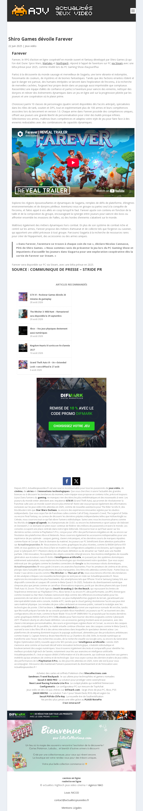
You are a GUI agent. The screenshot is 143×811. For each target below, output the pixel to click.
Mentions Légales (72, 807)
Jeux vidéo (30, 46)
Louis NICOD (71, 792)
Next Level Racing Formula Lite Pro (49, 683)
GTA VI (69, 500)
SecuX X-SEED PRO (47, 679)
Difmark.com (72, 689)
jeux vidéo (114, 488)
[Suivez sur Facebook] (67, 481)
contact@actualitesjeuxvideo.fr (71, 800)
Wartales (47, 63)
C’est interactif (71, 702)
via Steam (117, 63)
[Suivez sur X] (76, 481)
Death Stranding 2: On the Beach (71, 588)
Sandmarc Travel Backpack (43, 676)
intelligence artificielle (92, 642)
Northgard (62, 63)
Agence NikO (95, 785)
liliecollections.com (95, 673)
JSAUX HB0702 (40, 693)
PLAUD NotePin (93, 699)
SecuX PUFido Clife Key (52, 696)
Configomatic (47, 686)
